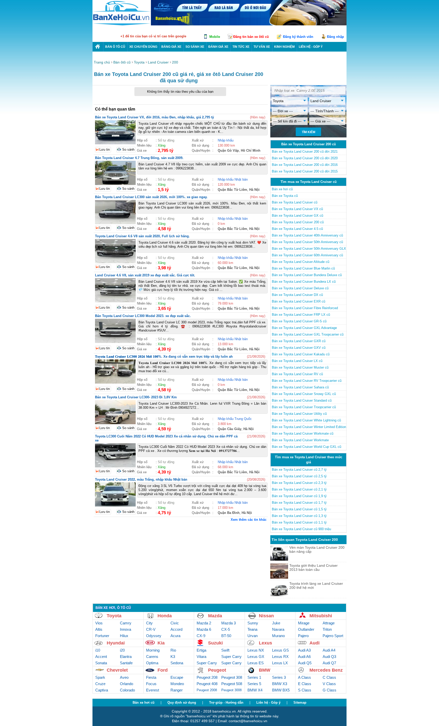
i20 (122, 650)
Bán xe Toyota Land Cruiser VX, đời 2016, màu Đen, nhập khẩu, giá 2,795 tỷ (154, 117)
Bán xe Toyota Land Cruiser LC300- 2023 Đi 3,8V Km (136, 397)
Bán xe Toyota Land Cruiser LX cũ (297, 361)
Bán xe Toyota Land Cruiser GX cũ (297, 215)
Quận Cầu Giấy (229, 429)
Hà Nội (254, 190)
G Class (329, 690)
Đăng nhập (335, 37)
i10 (97, 650)
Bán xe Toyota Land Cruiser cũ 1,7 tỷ (299, 502)
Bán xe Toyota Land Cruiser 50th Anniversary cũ (307, 242)
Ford (163, 670)
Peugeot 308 (231, 677)
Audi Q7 (329, 663)
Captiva (101, 690)
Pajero (303, 636)
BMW (264, 670)
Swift (225, 650)
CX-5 (225, 629)
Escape (176, 677)
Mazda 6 (204, 629)
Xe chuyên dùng (143, 47)
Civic (174, 623)
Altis (98, 629)
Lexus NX (255, 650)
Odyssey (153, 636)
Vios (99, 623)
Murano (278, 636)
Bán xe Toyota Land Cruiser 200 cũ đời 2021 (305, 151)
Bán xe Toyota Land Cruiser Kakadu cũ (301, 354)
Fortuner (102, 636)
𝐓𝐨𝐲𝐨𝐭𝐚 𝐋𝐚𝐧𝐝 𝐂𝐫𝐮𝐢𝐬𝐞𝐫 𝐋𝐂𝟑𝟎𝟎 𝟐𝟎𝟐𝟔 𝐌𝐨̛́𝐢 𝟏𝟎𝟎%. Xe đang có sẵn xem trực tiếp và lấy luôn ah (164, 356)
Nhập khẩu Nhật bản (233, 179)
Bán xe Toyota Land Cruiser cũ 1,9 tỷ (299, 496)
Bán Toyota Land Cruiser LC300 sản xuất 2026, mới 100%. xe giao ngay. (151, 197)
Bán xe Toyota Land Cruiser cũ (294, 202)
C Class (329, 677)
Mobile (214, 37)
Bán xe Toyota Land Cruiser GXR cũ (298, 341)
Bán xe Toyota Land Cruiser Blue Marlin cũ (303, 268)
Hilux (124, 636)
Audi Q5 (304, 663)
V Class (329, 684)
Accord (176, 629)
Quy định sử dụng (181, 702)
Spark (100, 677)
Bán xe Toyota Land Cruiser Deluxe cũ (300, 288)
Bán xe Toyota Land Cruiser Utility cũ (299, 414)
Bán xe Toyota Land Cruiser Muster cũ (300, 367)
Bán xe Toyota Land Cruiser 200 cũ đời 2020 (305, 158)
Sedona (176, 663)
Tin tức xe (240, 47)
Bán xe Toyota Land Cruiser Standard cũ (302, 400)
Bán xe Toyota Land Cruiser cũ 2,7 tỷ (299, 469)
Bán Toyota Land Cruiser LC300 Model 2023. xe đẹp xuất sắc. (143, 316)
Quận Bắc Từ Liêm (232, 190)
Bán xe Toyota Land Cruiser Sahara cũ (300, 387)
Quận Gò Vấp (228, 150)
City (149, 623)
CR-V (150, 629)
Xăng (161, 145)
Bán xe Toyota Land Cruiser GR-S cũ (299, 321)
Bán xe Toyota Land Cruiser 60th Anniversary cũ (307, 255)
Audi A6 (304, 656)
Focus (151, 684)
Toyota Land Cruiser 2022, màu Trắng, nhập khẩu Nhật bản (141, 479)
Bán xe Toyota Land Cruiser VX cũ (297, 209)
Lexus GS (280, 650)
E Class (304, 684)
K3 (172, 656)
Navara (278, 629)
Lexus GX (255, 656)
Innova (125, 629)
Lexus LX (280, 663)
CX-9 (201, 636)
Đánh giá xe (218, 47)
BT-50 (226, 636)
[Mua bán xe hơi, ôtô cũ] (121, 25)
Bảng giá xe (171, 47)
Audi (314, 642)
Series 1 (254, 677)
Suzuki (215, 642)
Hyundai (116, 642)
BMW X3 (279, 684)
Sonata (101, 663)
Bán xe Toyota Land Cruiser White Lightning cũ (306, 420)
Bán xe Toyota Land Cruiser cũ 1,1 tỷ (299, 522)
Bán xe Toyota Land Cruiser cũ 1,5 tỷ (299, 509)
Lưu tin (104, 149)
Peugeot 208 (207, 677)
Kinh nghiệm (284, 47)
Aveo (124, 677)
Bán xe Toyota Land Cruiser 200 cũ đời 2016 (305, 165)
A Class (304, 677)
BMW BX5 (281, 690)
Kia (161, 642)
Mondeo (177, 684)
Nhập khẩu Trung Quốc (235, 419)
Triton (327, 629)
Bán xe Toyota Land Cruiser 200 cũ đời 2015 (305, 171)
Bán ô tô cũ (115, 47)
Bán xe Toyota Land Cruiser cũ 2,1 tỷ (299, 489)
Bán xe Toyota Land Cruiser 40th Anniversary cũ (307, 235)
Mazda (215, 615)
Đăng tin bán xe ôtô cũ (251, 37)
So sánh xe (194, 47)
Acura (175, 636)
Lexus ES (255, 663)
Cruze (100, 684)
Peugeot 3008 (231, 690)
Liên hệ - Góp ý (268, 702)
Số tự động (166, 140)
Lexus (265, 642)
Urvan (252, 636)
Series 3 (279, 677)
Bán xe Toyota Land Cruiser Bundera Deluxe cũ (307, 275)
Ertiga (201, 650)
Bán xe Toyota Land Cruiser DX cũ (297, 295)
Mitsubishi (320, 615)
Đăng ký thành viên (298, 37)
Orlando (126, 684)
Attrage (329, 623)
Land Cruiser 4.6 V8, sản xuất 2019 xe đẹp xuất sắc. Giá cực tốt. (145, 275)
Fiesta (151, 677)
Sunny (252, 623)
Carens (152, 656)
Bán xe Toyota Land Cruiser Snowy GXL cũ (304, 394)
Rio (173, 650)
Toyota (114, 615)
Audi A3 (304, 650)
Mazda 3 (228, 623)
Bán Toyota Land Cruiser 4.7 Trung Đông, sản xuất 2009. (139, 158)
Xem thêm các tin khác (248, 520)
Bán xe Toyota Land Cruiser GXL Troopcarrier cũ (307, 334)
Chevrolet (117, 670)
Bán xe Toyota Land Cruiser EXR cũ (298, 301)
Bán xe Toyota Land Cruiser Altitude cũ (300, 262)
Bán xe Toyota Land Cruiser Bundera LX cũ (304, 281)
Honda (165, 615)
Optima (152, 663)
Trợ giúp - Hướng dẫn (226, 702)
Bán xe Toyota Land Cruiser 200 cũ (298, 222)
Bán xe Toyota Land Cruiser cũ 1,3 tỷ (299, 516)
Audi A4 (329, 650)
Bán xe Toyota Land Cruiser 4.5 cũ (297, 229)
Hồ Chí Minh (250, 150)
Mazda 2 (204, 623)
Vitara (201, 656)
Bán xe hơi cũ (282, 189)
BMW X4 (254, 690)
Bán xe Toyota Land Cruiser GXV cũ (298, 348)
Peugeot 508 (231, 684)
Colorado (127, 690)
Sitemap (299, 702)
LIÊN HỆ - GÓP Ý (311, 47)
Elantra (126, 656)
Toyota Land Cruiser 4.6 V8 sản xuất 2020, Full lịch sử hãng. (142, 236)
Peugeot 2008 (207, 690)
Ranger (176, 690)
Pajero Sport (333, 636)
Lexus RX (280, 656)
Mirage (303, 623)
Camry (125, 623)
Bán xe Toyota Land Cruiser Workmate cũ (302, 433)
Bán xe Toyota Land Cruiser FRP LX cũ (301, 315)
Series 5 (254, 684)
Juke (276, 623)
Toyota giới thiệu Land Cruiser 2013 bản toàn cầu (313, 567)
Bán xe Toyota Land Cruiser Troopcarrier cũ (304, 407)
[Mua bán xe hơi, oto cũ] (98, 46)
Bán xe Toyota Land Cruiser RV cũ (297, 374)
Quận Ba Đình (229, 513)
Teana (252, 629)
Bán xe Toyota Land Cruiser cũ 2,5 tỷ (299, 476)
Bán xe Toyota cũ (285, 196)
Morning (153, 650)
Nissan (266, 615)
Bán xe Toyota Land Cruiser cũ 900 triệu (301, 529)
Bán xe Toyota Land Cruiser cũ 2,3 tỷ (299, 483)
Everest (152, 690)
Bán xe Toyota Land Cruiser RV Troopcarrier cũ (306, 381)
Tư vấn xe (262, 47)
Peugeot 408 (207, 684)
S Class (304, 690)
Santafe (126, 663)
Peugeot (217, 670)
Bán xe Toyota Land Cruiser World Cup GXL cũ (306, 447)
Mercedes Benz (326, 670)
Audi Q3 (329, 656)
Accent (101, 656)
